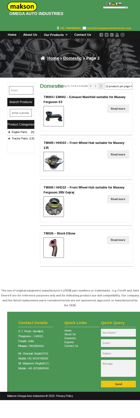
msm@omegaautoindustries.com (109, 28)
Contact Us (82, 34)
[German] (113, 3)
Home (12, 34)
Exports (69, 342)
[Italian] (116, 3)
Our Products (54, 35)
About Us (30, 34)
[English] (106, 3)
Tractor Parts (21, 138)
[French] (109, 3)
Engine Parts (21, 132)
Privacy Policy (64, 396)
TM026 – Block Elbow (59, 233)
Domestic (72, 58)
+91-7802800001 (70, 28)
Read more (118, 108)
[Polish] (119, 3)
